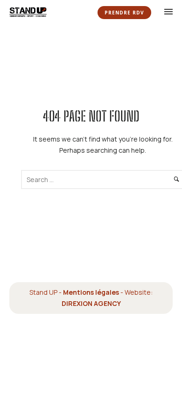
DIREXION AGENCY (91, 303)
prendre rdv (124, 12)
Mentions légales (91, 292)
